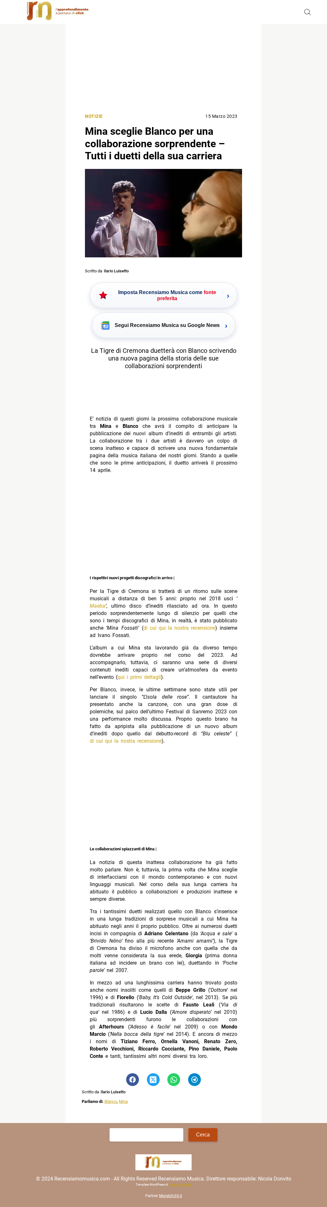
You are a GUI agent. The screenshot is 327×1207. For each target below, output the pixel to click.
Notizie (94, 116)
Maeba (97, 606)
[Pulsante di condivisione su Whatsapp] (173, 1079)
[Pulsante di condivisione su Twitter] (153, 1079)
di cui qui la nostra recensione (179, 628)
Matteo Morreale (180, 1184)
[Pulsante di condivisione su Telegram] (194, 1079)
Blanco (110, 1101)
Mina (123, 1101)
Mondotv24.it (170, 1196)
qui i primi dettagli (139, 677)
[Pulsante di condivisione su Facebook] (132, 1079)
